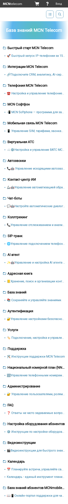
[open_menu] (50, 14)
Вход (59, 3)
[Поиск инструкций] (59, 14)
